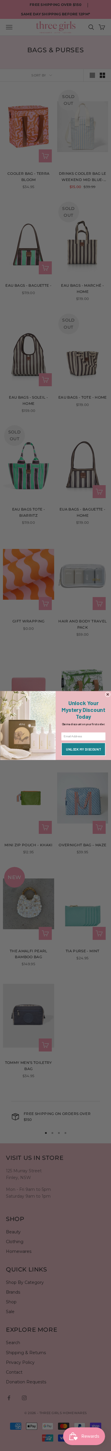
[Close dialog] (107, 694)
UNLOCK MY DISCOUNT (83, 749)
